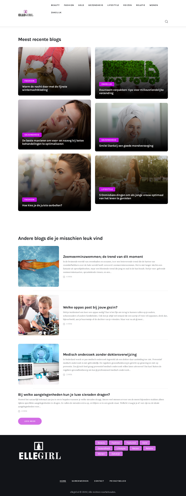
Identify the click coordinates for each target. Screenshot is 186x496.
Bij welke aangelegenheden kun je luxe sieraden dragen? (64, 394)
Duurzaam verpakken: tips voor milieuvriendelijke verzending (131, 91)
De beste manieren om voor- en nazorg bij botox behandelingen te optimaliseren (53, 142)
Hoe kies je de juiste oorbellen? (42, 205)
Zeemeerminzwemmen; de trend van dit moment (103, 257)
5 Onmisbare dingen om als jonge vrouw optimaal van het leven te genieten (131, 196)
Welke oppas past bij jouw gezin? (90, 307)
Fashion (29, 80)
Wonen (101, 453)
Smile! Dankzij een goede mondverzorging (126, 145)
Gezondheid (32, 134)
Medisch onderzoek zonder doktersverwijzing (100, 354)
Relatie (149, 448)
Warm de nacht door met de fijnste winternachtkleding (44, 88)
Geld (144, 442)
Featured (131, 442)
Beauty (101, 442)
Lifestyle (107, 189)
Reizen (135, 448)
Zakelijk (106, 84)
